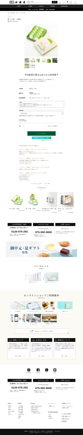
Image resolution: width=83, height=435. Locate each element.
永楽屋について (66, 403)
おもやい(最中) (11, 411)
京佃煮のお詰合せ (35, 411)
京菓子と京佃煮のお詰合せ (36, 406)
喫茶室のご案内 (65, 407)
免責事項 (43, 431)
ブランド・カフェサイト (67, 406)
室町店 (50, 416)
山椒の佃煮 (20, 409)
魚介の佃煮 (20, 411)
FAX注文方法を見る (43, 228)
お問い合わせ (65, 418)
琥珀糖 (9, 406)
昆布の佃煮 (20, 407)
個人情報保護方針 (49, 431)
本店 (50, 414)
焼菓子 (9, 409)
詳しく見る (18, 356)
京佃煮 (19, 403)
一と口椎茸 (20, 406)
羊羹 (9, 412)
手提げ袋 (21, 110)
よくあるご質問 (66, 414)
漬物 (19, 417)
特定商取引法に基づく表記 (34, 431)
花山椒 (19, 416)
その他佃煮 (20, 412)
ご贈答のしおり (52, 406)
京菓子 (9, 403)
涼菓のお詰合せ (34, 409)
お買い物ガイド (66, 416)
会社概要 (25, 431)
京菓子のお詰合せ (35, 407)
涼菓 (9, 407)
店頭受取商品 (64, 6)
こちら (46, 115)
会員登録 (64, 421)
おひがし (10, 414)
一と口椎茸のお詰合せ (35, 412)
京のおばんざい (21, 414)
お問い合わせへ (65, 228)
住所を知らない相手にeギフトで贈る (41, 137)
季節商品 (52, 6)
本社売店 (50, 418)
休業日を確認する (22, 234)
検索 (54, 2)
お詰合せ (32, 403)
